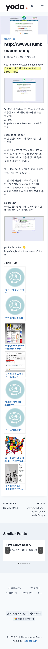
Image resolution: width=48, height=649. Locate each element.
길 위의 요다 (12, 57)
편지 (40, 592)
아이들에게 (11, 592)
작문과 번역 (27, 592)
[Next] (40, 550)
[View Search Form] (32, 6)
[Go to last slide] (7, 550)
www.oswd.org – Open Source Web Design (36, 509)
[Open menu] (42, 6)
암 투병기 (35, 587)
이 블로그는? (14, 587)
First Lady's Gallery (18, 544)
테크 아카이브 (9, 39)
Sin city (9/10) (10, 505)
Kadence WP (30, 641)
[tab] (18, 563)
